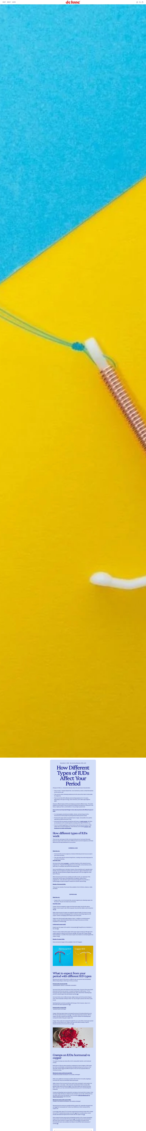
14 (79, 1120)
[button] (140, 2)
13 (84, 1114)
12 (56, 1107)
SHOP (4, 2)
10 (77, 994)
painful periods (83, 821)
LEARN (14, 2)
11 (70, 1014)
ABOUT (9, 2)
